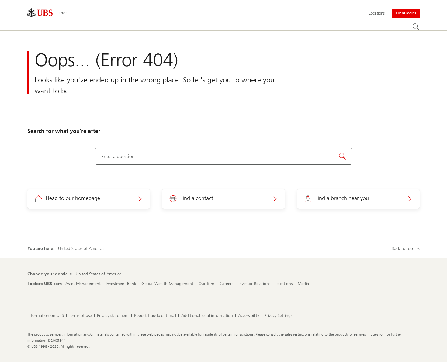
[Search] (416, 26)
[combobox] (223, 156)
